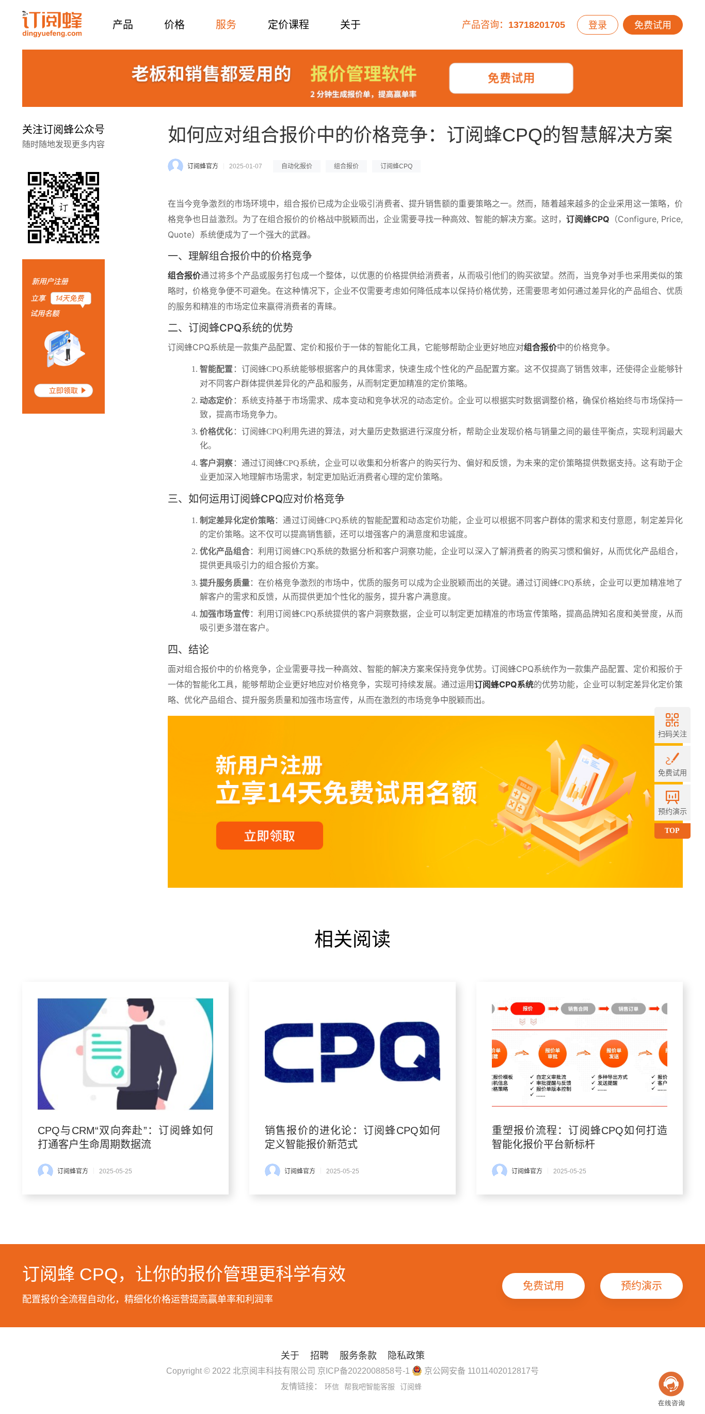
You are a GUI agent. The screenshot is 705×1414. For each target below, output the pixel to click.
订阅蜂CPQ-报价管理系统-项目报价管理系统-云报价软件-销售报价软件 (52, 24)
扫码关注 (672, 734)
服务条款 (358, 1355)
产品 (123, 24)
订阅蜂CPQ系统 (504, 684)
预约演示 (641, 1286)
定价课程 (288, 24)
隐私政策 (406, 1355)
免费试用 (652, 25)
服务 (226, 24)
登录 (597, 25)
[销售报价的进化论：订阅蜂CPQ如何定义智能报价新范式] (352, 1054)
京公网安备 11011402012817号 (480, 1370)
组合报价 (346, 166)
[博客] (352, 81)
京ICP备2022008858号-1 (363, 1370)
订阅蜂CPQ (396, 166)
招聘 (319, 1355)
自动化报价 (296, 166)
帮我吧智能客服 (369, 1386)
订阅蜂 (411, 1386)
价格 (174, 24)
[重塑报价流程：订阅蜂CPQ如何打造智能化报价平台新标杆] (579, 1054)
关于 (350, 24)
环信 (332, 1386)
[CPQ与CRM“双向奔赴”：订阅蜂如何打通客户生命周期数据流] (125, 1054)
